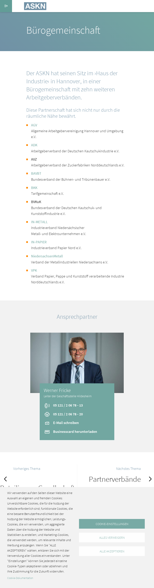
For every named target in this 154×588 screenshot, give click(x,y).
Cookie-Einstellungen (112, 524)
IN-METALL (39, 222)
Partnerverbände (115, 479)
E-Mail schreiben (65, 422)
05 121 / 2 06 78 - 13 (67, 405)
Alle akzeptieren (112, 551)
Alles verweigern (112, 537)
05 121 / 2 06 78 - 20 (67, 414)
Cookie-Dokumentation (20, 578)
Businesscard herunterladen (74, 431)
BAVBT (36, 173)
